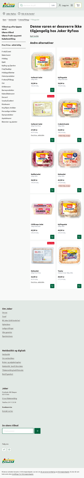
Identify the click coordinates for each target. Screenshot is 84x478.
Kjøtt (4, 62)
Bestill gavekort (7, 374)
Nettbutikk (6, 354)
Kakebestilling (8, 39)
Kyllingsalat (62, 77)
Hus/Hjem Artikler (9, 108)
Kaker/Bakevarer (8, 93)
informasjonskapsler (63, 472)
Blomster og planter (9, 122)
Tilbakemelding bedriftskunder (13, 370)
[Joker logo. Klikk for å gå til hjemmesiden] (9, 5)
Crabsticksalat (63, 124)
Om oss (4, 312)
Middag (5, 58)
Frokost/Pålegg (8, 79)
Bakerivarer (6, 55)
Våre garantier (7, 332)
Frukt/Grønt (6, 51)
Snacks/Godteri (8, 100)
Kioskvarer (6, 104)
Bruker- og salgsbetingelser (11, 362)
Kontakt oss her (7, 411)
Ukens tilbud (8, 32)
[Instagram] (9, 449)
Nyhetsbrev (6, 324)
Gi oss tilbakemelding (9, 398)
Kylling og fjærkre (9, 65)
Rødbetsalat (36, 174)
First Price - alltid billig (11, 45)
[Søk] (37, 431)
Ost (3, 83)
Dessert (5, 97)
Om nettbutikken (8, 358)
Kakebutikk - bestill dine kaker (12, 366)
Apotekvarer (6, 118)
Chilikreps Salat (37, 224)
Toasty (60, 271)
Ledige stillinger (7, 328)
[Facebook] (4, 449)
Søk (53, 5)
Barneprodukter (8, 90)
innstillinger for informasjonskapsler (22, 474)
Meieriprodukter (8, 76)
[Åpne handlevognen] (78, 5)
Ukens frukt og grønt (12, 35)
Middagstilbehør (8, 72)
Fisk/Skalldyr (7, 69)
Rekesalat (62, 174)
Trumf (4, 316)
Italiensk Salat (36, 77)
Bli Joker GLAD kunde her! (11, 320)
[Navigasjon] (71, 5)
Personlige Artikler (9, 111)
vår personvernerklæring (47, 472)
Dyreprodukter (7, 115)
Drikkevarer (6, 86)
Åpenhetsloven (7, 336)
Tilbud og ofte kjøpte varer (12, 27)
